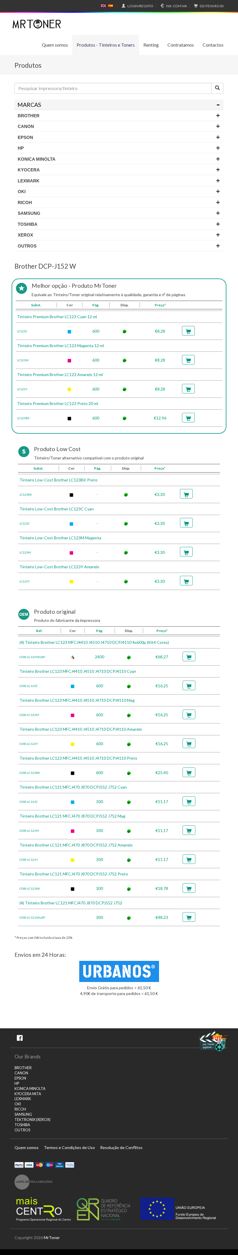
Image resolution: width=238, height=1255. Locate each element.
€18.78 (162, 888)
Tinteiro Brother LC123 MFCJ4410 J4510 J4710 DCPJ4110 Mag (77, 700)
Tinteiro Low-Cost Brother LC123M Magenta (60, 537)
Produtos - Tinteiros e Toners (106, 44)
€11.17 (162, 801)
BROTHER (23, 1068)
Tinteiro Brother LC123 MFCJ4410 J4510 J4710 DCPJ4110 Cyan (77, 671)
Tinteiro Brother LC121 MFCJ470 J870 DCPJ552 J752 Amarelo (76, 844)
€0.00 (211, 6)
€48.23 (162, 917)
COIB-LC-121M (29, 830)
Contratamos (180, 44)
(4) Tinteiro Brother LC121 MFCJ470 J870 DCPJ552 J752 (70, 902)
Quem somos (55, 44)
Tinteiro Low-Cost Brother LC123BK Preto (58, 479)
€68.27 (162, 656)
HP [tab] (21, 148)
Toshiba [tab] (27, 224)
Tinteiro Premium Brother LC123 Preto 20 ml (57, 403)
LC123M (22, 360)
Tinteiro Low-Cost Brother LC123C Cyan (56, 508)
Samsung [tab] (29, 213)
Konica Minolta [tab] (36, 159)
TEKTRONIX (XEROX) (33, 1119)
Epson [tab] (25, 137)
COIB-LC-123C (28, 686)
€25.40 (162, 772)
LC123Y (22, 389)
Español (110, 5)
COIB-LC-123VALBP (32, 657)
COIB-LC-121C (28, 801)
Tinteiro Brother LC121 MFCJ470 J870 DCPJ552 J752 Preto (73, 873)
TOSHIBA (22, 1125)
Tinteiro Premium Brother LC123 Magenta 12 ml (60, 345)
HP (17, 1083)
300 (99, 801)
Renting (151, 44)
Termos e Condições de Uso (69, 1147)
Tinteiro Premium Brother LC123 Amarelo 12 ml (60, 374)
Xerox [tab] (25, 234)
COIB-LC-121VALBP (32, 917)
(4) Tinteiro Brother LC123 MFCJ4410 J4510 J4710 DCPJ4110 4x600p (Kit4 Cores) (94, 642)
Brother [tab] (28, 115)
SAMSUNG (23, 1114)
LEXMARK (23, 1099)
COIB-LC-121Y (28, 859)
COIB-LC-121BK (29, 888)
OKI (18, 1104)
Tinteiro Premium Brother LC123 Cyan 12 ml (57, 316)
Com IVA (176, 6)
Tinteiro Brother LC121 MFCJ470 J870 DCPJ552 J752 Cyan (73, 787)
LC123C (22, 331)
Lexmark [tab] (28, 180)
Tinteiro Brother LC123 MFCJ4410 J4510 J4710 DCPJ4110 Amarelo (80, 729)
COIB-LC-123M (29, 715)
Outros (22, 1130)
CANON (21, 1073)
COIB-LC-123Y (28, 743)
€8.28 (160, 331)
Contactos (213, 44)
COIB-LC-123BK (29, 772)
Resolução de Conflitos (121, 1147)
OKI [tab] (22, 191)
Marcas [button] (29, 104)
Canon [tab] (26, 126)
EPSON (20, 1078)
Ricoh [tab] (25, 202)
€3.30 (160, 494)
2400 (99, 656)
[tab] (119, 105)
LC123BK (23, 418)
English (103, 5)
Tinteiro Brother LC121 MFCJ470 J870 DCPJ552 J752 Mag (72, 816)
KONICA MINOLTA (30, 1089)
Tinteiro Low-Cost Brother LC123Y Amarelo (59, 566)
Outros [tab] (27, 245)
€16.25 (162, 685)
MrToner (52, 1237)
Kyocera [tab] (29, 169)
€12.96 (160, 417)
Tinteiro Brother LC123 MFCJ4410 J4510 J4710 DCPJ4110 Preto (78, 758)
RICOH (20, 1109)
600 (95, 331)
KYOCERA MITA (28, 1094)
